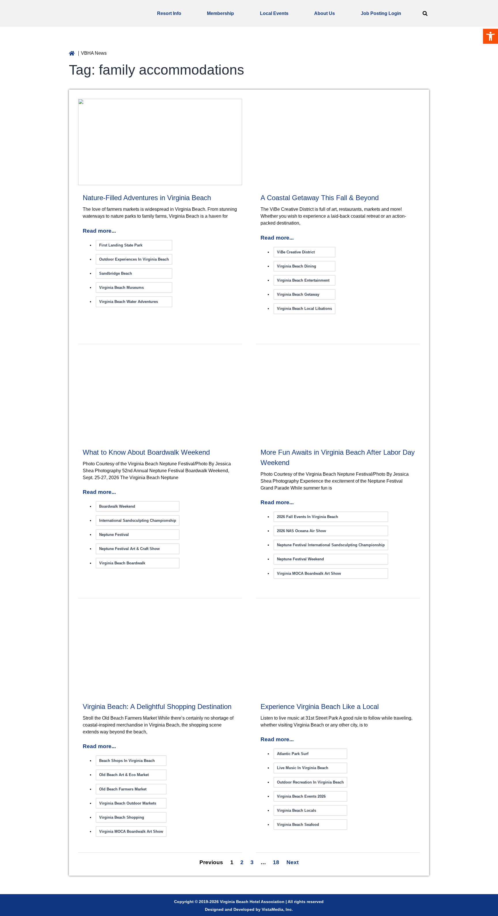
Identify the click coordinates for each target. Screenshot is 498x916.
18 (276, 862)
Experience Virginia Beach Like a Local (320, 706)
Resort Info (169, 13)
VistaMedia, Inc (277, 909)
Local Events (274, 13)
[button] (425, 13)
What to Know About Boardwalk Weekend (146, 452)
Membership (220, 13)
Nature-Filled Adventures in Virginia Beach (147, 198)
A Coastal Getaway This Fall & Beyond (320, 198)
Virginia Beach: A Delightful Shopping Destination (157, 706)
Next (292, 862)
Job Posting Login (381, 13)
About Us (324, 13)
